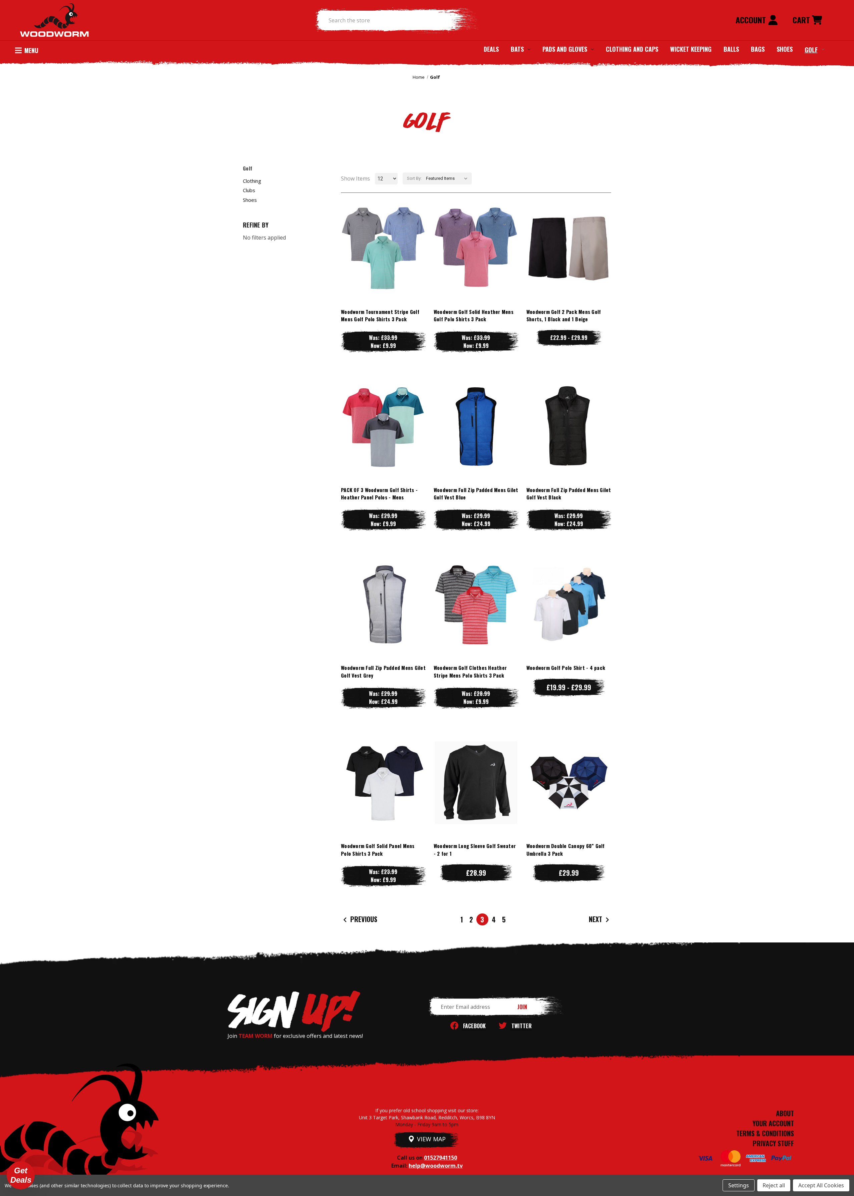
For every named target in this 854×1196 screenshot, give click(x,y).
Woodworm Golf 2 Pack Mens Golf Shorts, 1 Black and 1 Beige (563, 315)
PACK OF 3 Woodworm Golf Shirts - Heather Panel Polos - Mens (379, 493)
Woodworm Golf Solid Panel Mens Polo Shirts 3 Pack (378, 849)
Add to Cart (568, 795)
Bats (517, 49)
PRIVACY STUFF (773, 1143)
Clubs (249, 190)
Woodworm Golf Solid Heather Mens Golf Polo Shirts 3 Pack (473, 315)
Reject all (774, 1185)
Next (596, 919)
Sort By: (414, 178)
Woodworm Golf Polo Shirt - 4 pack (565, 667)
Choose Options (383, 261)
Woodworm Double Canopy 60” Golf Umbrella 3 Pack (565, 849)
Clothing (252, 180)
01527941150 (440, 1157)
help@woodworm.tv (436, 1165)
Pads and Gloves (564, 49)
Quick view (383, 234)
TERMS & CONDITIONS (765, 1133)
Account (752, 20)
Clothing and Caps (632, 49)
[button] (21, 1175)
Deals (491, 49)
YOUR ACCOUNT (773, 1123)
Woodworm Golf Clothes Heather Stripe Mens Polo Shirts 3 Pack (470, 671)
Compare (380, 248)
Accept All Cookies (821, 1185)
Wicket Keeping (691, 49)
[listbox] (448, 178)
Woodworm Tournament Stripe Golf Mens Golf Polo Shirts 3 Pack (380, 315)
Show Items (355, 178)
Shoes (785, 49)
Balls (731, 49)
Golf (811, 49)
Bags (758, 49)
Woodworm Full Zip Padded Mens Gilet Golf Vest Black (568, 493)
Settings (738, 1185)
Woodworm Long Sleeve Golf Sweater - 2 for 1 (475, 849)
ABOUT (785, 1113)
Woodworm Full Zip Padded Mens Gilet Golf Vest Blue (476, 493)
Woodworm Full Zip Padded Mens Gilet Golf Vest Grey (383, 671)
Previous (363, 919)
